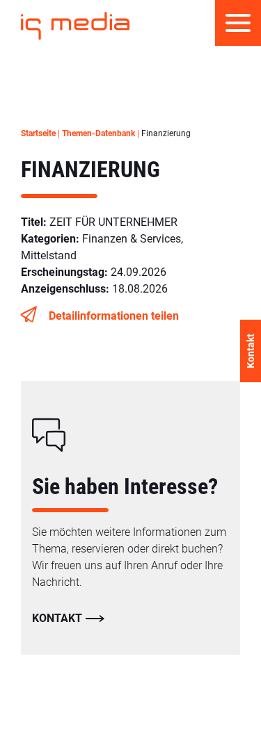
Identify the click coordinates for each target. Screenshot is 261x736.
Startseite (38, 133)
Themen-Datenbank (98, 133)
